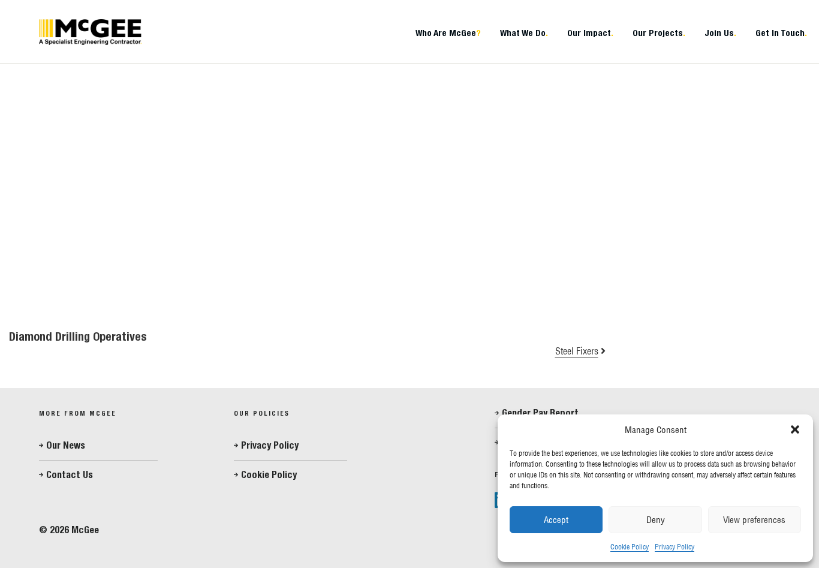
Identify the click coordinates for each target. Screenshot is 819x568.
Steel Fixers (576, 351)
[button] (795, 429)
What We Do (524, 33)
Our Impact (590, 33)
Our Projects (659, 33)
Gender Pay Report (540, 413)
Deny (655, 519)
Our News (65, 445)
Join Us (720, 33)
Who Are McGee (448, 33)
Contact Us (69, 474)
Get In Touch (781, 33)
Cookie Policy (629, 546)
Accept (556, 519)
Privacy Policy (674, 546)
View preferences (754, 519)
